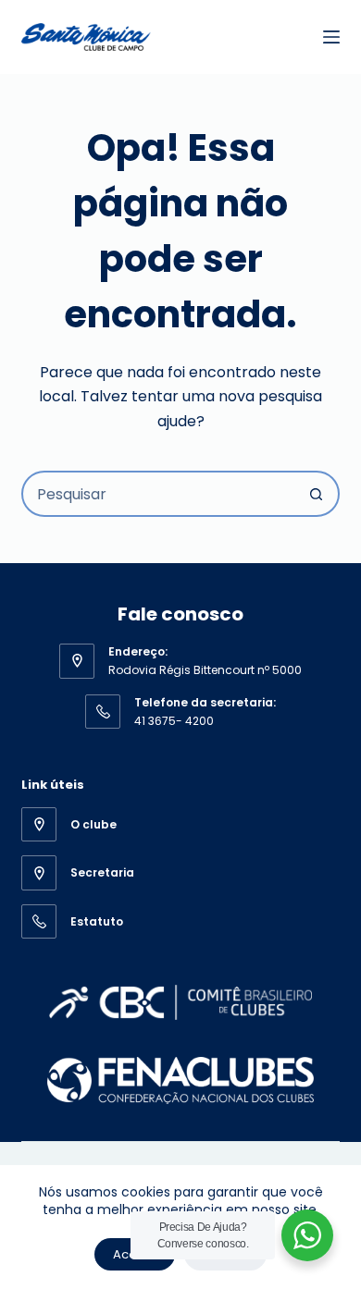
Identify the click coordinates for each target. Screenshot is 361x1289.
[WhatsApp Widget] (307, 1235)
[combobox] (158, 494)
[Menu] (331, 37)
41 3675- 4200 (174, 721)
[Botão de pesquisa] (316, 494)
